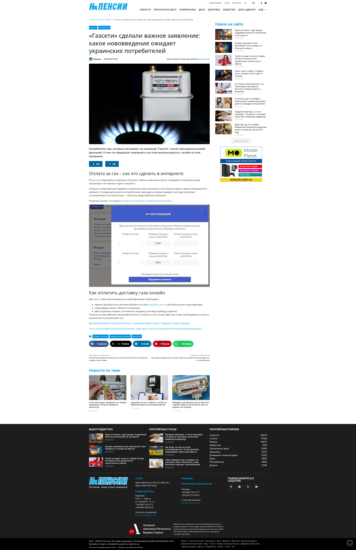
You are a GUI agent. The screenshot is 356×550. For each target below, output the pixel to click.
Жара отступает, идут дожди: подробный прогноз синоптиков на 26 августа (250, 32)
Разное (220, 546)
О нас (226, 3)
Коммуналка (187, 9)
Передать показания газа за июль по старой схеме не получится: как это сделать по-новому (190, 404)
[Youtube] (265, 3)
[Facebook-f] (261, 3)
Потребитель (104, 27)
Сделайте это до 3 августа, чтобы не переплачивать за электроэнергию (149, 403)
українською (203, 59)
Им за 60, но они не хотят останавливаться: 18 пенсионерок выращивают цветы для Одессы (182, 449)
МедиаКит (187, 478)
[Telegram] (239, 487)
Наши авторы (215, 3)
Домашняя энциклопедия (192, 543)
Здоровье (214, 9)
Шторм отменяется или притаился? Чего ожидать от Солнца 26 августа (248, 45)
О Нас (139, 478)
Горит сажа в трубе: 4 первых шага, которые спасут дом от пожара (249, 73)
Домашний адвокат (249, 541)
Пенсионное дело (165, 9)
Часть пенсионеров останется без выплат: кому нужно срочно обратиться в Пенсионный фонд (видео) (145, 328)
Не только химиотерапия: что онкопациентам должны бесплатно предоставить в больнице (249, 88)
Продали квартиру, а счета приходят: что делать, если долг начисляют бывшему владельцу (250, 114)
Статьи (228, 546)
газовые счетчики (100, 336)
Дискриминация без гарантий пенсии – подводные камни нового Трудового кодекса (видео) (139, 323)
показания (136, 336)
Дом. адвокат (247, 9)
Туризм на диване (188, 546)
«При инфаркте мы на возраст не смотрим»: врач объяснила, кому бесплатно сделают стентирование (182, 462)
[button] (99, 344)
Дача (202, 9)
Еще (261, 9)
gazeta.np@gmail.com (145, 515)
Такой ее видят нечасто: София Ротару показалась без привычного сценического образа (250, 60)
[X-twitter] (248, 487)
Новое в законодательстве (228, 543)
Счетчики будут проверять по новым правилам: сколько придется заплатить (107, 404)
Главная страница (96, 19)
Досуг (206, 543)
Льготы (213, 543)
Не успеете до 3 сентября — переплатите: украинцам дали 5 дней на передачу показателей (250, 101)
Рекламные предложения (196, 483)
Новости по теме (104, 370)
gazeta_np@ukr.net (190, 503)
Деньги (201, 546)
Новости (145, 9)
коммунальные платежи (120, 336)
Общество (229, 9)
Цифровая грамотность (250, 543)
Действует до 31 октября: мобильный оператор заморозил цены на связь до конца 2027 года (251, 128)
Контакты (236, 3)
